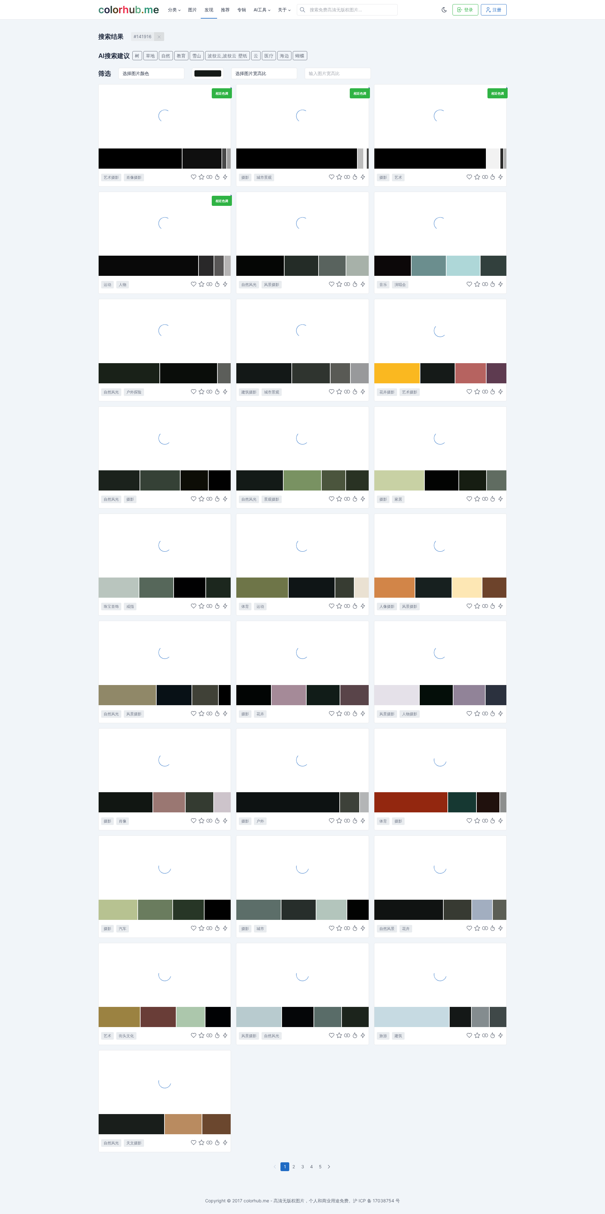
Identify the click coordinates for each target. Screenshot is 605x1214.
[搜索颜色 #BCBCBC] (361, 158)
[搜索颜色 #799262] (303, 480)
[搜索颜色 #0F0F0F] (202, 158)
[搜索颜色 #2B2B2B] (502, 158)
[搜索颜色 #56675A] (156, 588)
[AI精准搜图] (225, 177)
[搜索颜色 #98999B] (359, 373)
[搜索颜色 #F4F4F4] (365, 158)
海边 (284, 55)
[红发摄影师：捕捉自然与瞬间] (165, 760)
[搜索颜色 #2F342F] (311, 373)
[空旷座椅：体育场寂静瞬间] (440, 760)
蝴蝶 (299, 55)
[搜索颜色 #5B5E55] (499, 910)
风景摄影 (271, 284)
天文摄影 (133, 1143)
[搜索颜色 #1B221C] (119, 480)
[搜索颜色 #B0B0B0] (505, 158)
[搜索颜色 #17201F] (433, 588)
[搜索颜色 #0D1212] (288, 802)
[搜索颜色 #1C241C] (355, 1017)
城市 (260, 928)
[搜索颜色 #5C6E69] (258, 910)
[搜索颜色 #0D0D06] (195, 480)
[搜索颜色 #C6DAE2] (412, 1017)
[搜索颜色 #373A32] (458, 910)
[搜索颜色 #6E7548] (262, 588)
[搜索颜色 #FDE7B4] (467, 588)
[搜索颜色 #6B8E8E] (429, 266)
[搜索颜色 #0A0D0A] (189, 373)
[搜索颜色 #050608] (298, 1017)
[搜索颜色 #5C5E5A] (224, 373)
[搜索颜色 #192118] (129, 373)
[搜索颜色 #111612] (126, 802)
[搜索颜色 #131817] (264, 373)
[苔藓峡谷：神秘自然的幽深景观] (302, 438)
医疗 (269, 55)
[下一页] (330, 1166)
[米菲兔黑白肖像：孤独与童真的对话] (165, 116)
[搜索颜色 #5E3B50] (496, 373)
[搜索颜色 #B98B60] (183, 1124)
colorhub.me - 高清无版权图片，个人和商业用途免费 (296, 1200)
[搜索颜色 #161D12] (473, 480)
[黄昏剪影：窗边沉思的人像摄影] (440, 545)
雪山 (196, 55)
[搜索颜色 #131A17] (260, 480)
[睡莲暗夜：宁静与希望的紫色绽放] (440, 330)
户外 (260, 821)
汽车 (122, 928)
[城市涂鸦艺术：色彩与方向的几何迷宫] (165, 974)
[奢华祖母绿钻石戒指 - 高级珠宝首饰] (165, 545)
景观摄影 (271, 499)
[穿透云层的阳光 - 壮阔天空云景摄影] (165, 652)
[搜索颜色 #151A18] (437, 373)
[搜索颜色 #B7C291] (118, 910)
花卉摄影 (387, 392)
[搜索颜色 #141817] (461, 1017)
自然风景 (387, 928)
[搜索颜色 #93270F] (411, 802)
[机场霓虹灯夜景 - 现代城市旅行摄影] (302, 116)
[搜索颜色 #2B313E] (496, 695)
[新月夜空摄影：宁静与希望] (165, 1081)
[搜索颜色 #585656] (219, 266)
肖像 (122, 821)
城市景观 (264, 177)
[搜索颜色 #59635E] (332, 266)
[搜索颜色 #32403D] (493, 266)
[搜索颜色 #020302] (442, 480)
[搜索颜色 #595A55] (341, 373)
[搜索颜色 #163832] (462, 802)
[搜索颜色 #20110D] (488, 802)
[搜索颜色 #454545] (368, 158)
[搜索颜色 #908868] (128, 695)
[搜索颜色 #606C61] (496, 480)
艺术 (398, 177)
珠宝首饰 (111, 606)
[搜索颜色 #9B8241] (120, 1017)
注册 (497, 9)
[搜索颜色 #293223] (357, 480)
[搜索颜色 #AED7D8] (464, 266)
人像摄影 (387, 606)
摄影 (245, 177)
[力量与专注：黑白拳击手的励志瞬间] (165, 223)
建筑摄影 (248, 392)
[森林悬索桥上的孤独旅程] (165, 330)
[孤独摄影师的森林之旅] (302, 760)
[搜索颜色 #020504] (254, 695)
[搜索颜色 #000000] (140, 158)
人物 (122, 284)
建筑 (398, 1035)
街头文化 (126, 1035)
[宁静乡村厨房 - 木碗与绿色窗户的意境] (440, 438)
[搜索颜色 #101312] (409, 910)
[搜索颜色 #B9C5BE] (119, 588)
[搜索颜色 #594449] (354, 695)
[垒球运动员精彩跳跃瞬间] (302, 545)
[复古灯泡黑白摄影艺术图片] (440, 116)
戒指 (130, 606)
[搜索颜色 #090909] (149, 266)
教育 (181, 55)
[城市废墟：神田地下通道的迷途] (302, 867)
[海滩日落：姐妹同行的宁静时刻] (440, 652)
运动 (107, 284)
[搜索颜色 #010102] (190, 588)
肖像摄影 (133, 177)
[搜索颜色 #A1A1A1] (229, 158)
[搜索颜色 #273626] (189, 910)
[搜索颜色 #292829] (207, 266)
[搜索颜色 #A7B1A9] (357, 266)
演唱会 (400, 284)
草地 (150, 55)
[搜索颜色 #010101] (220, 480)
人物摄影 (409, 714)
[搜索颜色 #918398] (469, 695)
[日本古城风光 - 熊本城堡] (440, 974)
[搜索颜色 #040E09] (437, 695)
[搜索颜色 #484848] (224, 158)
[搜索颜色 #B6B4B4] (227, 266)
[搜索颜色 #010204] (218, 1017)
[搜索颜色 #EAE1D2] (361, 588)
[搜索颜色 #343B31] (200, 802)
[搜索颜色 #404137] (205, 695)
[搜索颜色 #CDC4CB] (222, 802)
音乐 (383, 284)
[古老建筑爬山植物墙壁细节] (302, 330)
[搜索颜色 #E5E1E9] (397, 695)
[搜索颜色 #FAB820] (397, 373)
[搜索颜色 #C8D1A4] (399, 480)
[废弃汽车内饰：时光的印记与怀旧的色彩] (165, 867)
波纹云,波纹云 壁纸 (227, 55)
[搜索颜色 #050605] (260, 266)
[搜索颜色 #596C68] (328, 1017)
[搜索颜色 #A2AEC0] (482, 910)
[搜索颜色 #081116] (175, 695)
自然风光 (248, 284)
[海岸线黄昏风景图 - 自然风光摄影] (302, 974)
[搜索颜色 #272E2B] (298, 910)
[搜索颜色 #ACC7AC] (190, 1017)
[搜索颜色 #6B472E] (216, 1124)
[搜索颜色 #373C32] (344, 588)
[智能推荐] (217, 177)
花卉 (260, 714)
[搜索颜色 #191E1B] (132, 1124)
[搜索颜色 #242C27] (302, 266)
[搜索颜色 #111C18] (323, 695)
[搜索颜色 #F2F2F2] (493, 158)
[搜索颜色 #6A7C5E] (155, 910)
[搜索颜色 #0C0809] (393, 266)
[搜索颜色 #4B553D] (334, 480)
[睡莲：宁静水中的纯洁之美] (440, 867)
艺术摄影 (111, 177)
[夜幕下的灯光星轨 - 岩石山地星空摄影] (165, 438)
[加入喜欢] (193, 177)
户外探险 (133, 392)
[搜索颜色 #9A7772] (169, 802)
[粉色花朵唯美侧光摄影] (302, 652)
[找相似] (209, 177)
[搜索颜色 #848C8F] (481, 1017)
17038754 (383, 1200)
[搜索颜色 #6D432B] (494, 588)
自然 (165, 55)
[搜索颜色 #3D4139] (350, 802)
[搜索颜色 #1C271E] (218, 588)
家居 (398, 499)
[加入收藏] (201, 177)
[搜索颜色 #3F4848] (498, 1017)
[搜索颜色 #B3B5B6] (364, 802)
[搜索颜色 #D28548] (395, 588)
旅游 (383, 1035)
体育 (245, 606)
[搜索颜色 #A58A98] (289, 695)
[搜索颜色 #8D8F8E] (503, 802)
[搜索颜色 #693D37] (158, 1017)
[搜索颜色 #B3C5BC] (332, 910)
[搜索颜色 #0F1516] (312, 588)
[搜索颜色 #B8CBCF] (259, 1017)
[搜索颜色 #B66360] (471, 373)
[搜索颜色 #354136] (160, 480)
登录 (468, 9)
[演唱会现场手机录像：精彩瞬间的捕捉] (440, 223)
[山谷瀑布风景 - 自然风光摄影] (302, 223)
